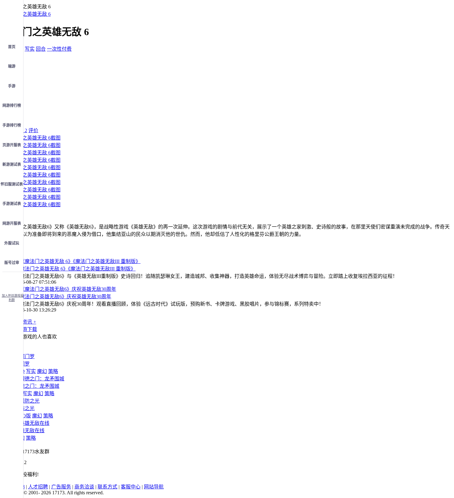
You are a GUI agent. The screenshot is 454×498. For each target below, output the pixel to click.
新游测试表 (11, 164)
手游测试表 (11, 204)
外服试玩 (11, 243)
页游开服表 (11, 145)
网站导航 (154, 486)
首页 (11, 47)
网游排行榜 (11, 105)
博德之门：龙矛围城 (37, 386)
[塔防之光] (27, 401)
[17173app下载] (11, 281)
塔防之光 (25, 408)
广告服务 (61, 486)
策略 (53, 371)
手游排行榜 (11, 125)
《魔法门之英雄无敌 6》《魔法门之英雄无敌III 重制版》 (75, 268)
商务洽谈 (84, 486)
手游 (11, 86)
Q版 (26, 415)
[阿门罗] (25, 356)
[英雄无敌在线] (32, 423)
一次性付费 (59, 49)
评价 (33, 130)
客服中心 (131, 486)
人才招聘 (38, 486)
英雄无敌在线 (29, 430)
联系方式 (107, 486)
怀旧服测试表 (12, 184)
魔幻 (42, 371)
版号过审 (11, 263)
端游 (11, 66)
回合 (41, 49)
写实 (30, 49)
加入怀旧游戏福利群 (12, 298)
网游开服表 (11, 223)
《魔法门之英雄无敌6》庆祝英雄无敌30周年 (63, 296)
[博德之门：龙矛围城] (39, 378)
